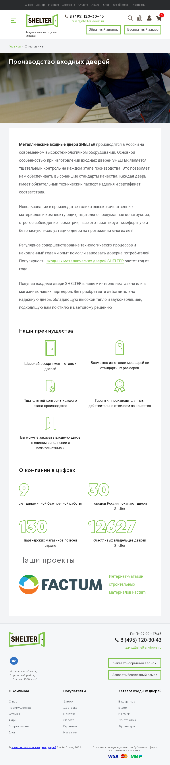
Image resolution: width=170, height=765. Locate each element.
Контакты (139, 4)
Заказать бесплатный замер (134, 675)
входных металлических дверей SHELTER (85, 261)
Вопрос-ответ (19, 726)
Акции (95, 4)
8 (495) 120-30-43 (87, 16)
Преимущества (20, 707)
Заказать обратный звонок (134, 663)
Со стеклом (127, 720)
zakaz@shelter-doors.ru (87, 21)
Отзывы (14, 714)
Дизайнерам (121, 4)
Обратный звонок (103, 29)
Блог (106, 4)
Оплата (83, 4)
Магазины (70, 732)
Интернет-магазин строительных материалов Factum (127, 584)
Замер (40, 4)
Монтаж (53, 4)
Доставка (68, 4)
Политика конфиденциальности (113, 747)
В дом (122, 707)
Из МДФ (124, 714)
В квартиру (126, 701)
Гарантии (70, 726)
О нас (29, 4)
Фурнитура (126, 726)
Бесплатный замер (142, 29)
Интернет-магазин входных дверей (34, 747)
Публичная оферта (145, 747)
